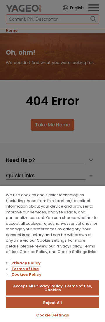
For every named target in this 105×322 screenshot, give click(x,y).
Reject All (52, 302)
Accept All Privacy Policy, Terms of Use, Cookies (52, 288)
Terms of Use (25, 269)
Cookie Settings (52, 315)
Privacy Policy (26, 263)
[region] (52, 254)
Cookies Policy (26, 274)
